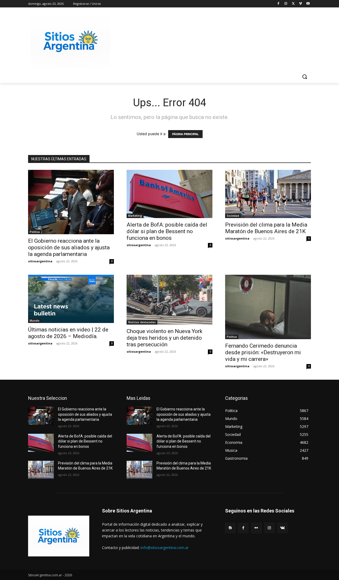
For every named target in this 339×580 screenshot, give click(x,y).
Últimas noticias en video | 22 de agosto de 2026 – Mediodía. (68, 332)
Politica (35, 232)
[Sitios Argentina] (70, 41)
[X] (293, 4)
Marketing (135, 216)
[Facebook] (278, 4)
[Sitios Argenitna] (58, 536)
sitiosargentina (40, 261)
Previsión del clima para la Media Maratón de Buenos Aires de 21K (266, 228)
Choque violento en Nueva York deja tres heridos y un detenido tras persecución (164, 338)
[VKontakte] (282, 528)
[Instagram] (286, 4)
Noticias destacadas (142, 322)
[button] (304, 76)
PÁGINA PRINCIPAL (185, 134)
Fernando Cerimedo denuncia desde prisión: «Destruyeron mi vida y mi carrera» (263, 352)
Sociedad (233, 216)
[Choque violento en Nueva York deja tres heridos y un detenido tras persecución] (169, 300)
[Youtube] (308, 4)
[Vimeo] (300, 4)
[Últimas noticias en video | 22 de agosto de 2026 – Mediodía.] (71, 299)
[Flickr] (256, 528)
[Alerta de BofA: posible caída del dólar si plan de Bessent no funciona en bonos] (169, 194)
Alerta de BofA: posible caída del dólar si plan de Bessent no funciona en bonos (167, 231)
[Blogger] (230, 528)
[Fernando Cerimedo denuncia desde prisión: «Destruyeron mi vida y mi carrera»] (268, 307)
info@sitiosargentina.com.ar (165, 547)
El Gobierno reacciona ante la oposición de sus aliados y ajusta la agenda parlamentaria (69, 247)
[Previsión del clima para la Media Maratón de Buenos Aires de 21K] (268, 194)
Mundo (34, 320)
